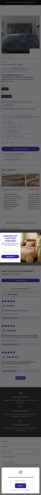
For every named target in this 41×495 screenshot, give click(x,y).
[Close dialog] (39, 234)
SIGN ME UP (10, 256)
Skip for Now (10, 259)
